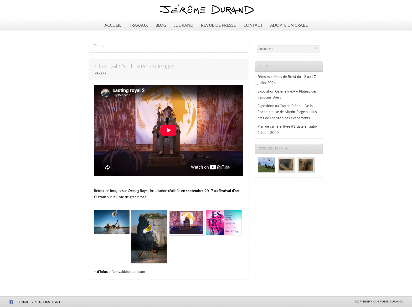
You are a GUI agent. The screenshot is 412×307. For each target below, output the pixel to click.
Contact (253, 25)
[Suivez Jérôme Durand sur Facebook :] (11, 303)
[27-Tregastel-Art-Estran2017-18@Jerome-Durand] (149, 237)
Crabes (100, 73)
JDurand (183, 25)
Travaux (138, 25)
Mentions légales (48, 302)
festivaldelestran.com (128, 272)
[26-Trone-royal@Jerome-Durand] (186, 223)
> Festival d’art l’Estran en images (134, 66)
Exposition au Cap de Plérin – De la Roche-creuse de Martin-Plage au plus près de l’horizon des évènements (287, 112)
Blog (160, 25)
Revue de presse (218, 25)
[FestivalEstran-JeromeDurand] (224, 223)
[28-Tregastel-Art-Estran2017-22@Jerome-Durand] (111, 223)
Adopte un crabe (289, 25)
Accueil (112, 25)
